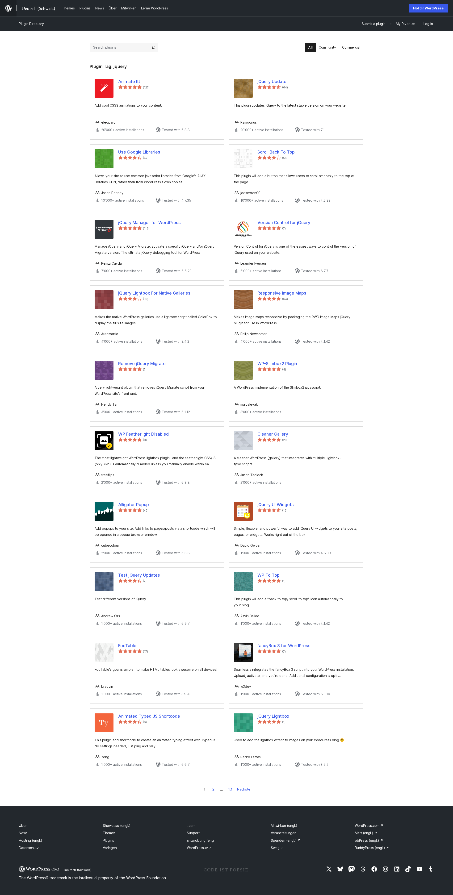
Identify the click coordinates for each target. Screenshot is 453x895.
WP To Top (268, 575)
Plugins (108, 840)
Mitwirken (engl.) (284, 826)
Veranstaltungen (283, 833)
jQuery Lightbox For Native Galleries (154, 293)
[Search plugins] (153, 47)
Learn (191, 826)
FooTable (127, 645)
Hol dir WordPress (428, 8)
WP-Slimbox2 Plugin (277, 363)
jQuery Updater (272, 81)
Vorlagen (110, 848)
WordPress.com (369, 826)
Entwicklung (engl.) (202, 840)
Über (23, 826)
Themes (109, 833)
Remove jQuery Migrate (142, 363)
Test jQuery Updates (139, 575)
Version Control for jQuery (283, 222)
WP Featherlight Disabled (143, 434)
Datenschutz (29, 848)
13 (230, 789)
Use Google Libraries (139, 152)
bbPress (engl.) (369, 840)
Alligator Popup (133, 504)
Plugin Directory (31, 24)
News (23, 833)
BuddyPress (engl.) (372, 848)
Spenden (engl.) (286, 840)
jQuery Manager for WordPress (149, 222)
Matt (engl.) (366, 833)
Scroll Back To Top (276, 152)
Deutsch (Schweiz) (77, 870)
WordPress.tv (199, 848)
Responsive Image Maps (281, 293)
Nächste (243, 789)
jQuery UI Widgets (275, 504)
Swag (277, 848)
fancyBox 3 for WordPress (283, 645)
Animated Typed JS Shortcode (149, 716)
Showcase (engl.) (116, 826)
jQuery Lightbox (273, 716)
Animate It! (129, 81)
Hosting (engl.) (30, 840)
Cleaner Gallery (272, 434)
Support (193, 833)
